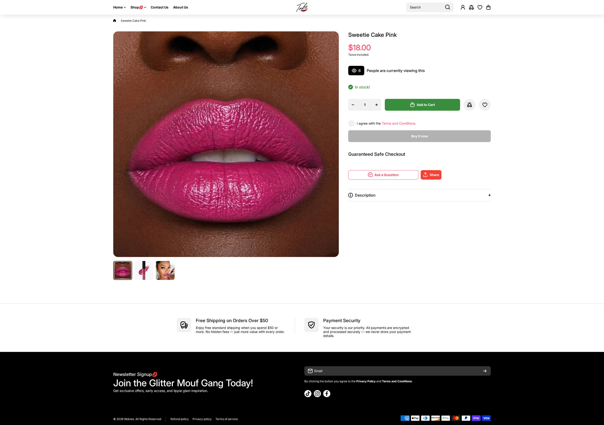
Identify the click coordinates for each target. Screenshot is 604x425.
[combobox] (429, 7)
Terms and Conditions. (399, 123)
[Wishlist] (480, 7)
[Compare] (471, 7)
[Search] (447, 7)
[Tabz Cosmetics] (302, 7)
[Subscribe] (485, 371)
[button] (488, 7)
